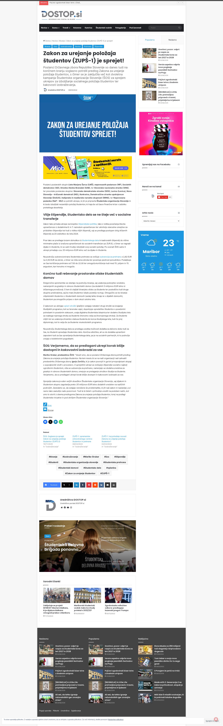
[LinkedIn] (76, 485)
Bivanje (62, 41)
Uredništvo (66, 711)
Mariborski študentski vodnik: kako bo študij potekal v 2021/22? (84, 608)
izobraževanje (71, 456)
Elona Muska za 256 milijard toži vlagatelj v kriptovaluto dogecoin (167, 649)
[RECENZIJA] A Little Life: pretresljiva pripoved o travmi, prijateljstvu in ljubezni (169, 96)
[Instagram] (71, 507)
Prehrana (87, 46)
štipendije (121, 456)
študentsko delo (93, 467)
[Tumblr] (82, 485)
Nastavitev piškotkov (116, 719)
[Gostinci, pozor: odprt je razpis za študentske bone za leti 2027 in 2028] (149, 53)
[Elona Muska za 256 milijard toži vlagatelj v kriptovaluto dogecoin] (145, 649)
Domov (48, 41)
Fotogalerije (120, 28)
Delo (55, 46)
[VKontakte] (101, 485)
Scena (55, 28)
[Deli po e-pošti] (107, 485)
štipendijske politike (87, 224)
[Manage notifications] (216, 719)
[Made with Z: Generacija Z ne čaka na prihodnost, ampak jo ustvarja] (145, 686)
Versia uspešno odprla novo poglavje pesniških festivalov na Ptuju (169, 68)
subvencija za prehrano (110, 257)
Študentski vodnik (104, 28)
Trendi (65, 28)
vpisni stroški (70, 306)
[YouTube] (67, 507)
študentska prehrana (115, 462)
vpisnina (112, 467)
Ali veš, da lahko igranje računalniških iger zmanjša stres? (68, 697)
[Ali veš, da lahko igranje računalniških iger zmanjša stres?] (46, 698)
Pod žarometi (135, 28)
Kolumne (77, 28)
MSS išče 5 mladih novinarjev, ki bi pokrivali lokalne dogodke (169, 696)
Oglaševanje (76, 711)
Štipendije (99, 46)
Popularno (150, 40)
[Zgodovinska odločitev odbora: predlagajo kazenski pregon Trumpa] (118, 595)
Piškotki (57, 711)
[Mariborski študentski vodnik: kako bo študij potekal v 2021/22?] (87, 595)
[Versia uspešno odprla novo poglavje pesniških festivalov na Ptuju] (149, 68)
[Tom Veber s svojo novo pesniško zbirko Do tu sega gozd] (145, 662)
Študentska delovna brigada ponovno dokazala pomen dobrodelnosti (64, 547)
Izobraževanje (66, 46)
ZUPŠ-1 (105, 473)
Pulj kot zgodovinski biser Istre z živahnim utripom (70, 3)
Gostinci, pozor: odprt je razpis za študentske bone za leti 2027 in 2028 (169, 53)
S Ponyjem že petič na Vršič (167, 670)
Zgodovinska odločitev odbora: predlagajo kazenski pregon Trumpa (116, 608)
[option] (87, 546)
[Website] (61, 507)
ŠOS (50, 406)
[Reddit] (95, 485)
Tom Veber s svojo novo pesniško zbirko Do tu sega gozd (167, 661)
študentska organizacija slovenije (81, 462)
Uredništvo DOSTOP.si (56, 90)
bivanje (53, 456)
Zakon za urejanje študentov (80, 473)
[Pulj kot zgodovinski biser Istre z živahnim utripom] (149, 83)
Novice (44, 28)
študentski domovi (69, 467)
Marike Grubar (92, 456)
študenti (54, 462)
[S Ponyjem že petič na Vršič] (145, 674)
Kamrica (88, 28)
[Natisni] (113, 485)
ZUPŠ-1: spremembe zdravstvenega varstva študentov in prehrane (82, 438)
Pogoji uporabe (46, 711)
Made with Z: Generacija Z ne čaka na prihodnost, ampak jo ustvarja (168, 685)
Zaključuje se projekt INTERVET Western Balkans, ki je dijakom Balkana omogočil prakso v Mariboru (56, 609)
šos (107, 456)
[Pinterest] (88, 485)
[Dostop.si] (61, 15)
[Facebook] (64, 507)
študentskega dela (90, 240)
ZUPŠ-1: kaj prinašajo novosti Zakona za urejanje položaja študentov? (114, 438)
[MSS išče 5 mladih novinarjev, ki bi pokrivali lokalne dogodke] (145, 698)
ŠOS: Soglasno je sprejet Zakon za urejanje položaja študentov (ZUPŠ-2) (54, 438)
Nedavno (173, 40)
